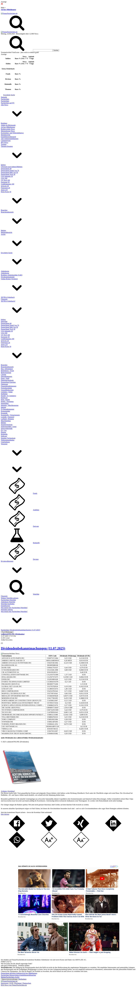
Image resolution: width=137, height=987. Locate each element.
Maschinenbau (6, 421)
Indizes (3, 165)
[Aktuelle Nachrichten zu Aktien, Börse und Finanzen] (9, 13)
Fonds (35, 493)
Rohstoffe (4, 434)
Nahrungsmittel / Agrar (8, 426)
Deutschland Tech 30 (8, 174)
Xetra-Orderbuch (17, 973)
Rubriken (4, 123)
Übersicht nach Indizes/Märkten (11, 167)
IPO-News (4, 142)
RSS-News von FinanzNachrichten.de (14, 985)
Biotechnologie (6, 373)
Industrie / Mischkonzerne (9, 405)
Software (4, 436)
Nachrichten (5, 99)
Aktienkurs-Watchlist (8, 602)
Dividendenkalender (8, 277)
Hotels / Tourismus (7, 401)
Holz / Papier (5, 399)
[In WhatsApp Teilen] (17, 847)
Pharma (3, 432)
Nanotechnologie (6, 425)
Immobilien (5, 403)
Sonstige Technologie (8, 438)
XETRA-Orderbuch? (8, 301)
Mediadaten (22, 979)
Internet (3, 407)
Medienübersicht (6, 232)
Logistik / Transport (7, 417)
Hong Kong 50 (6, 192)
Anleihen (36, 510)
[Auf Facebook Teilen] (17, 831)
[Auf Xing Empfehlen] (81, 831)
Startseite (4, 97)
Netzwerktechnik (6, 428)
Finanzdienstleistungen (8, 386)
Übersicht (4, 299)
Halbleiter (4, 394)
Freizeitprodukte (6, 388)
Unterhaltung (5, 442)
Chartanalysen (5, 140)
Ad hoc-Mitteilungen (8, 9)
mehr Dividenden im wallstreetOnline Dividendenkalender (22, 738)
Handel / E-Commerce (8, 396)
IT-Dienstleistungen (7, 409)
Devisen (36, 559)
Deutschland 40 (6, 169)
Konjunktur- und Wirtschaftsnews (12, 133)
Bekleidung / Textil (7, 371)
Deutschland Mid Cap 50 (9, 172)
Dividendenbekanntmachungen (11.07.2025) (33, 648)
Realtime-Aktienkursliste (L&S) (11, 275)
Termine (3, 144)
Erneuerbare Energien (8, 382)
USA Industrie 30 (7, 176)
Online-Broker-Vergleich (9, 279)
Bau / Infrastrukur (7, 369)
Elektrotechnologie (7, 380)
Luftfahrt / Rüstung (7, 419)
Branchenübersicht (7, 212)
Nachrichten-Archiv (12, 977)
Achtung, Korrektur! (8, 791)
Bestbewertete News (8, 129)
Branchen (4, 210)
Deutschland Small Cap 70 (10, 170)
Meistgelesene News (8, 131)
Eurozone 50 (5, 182)
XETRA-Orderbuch (8, 297)
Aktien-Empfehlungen (21, 975)
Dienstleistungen (6, 376)
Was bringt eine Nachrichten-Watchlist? (14, 608)
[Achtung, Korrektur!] (21, 789)
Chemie (3, 374)
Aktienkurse (5, 271)
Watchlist (36, 594)
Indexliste (4, 321)
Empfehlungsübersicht (8, 137)
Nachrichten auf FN (7, 103)
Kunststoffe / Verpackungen (10, 415)
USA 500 (4, 178)
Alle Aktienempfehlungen (9, 139)
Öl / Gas (4, 430)
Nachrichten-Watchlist (8, 600)
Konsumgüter (5, 411)
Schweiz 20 (5, 186)
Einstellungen (5, 606)
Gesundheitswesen (7, 390)
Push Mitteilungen (7, 632)
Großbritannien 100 (7, 184)
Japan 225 (4, 190)
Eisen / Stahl (5, 378)
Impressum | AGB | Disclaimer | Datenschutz (16, 983)
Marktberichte (5, 135)
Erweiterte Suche (9, 95)
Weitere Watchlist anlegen (9, 598)
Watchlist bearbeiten (7, 604)
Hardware (4, 398)
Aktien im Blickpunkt (8, 125)
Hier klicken (5, 814)
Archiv (3, 234)
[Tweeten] (49, 831)
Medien (3, 230)
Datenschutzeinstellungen (10, 979)
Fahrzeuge (4, 384)
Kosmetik (4, 413)
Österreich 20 (5, 188)
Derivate (36, 526)
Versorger (4, 444)
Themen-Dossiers (7, 146)
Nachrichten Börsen (7, 975)
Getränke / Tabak (7, 392)
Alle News (4, 105)
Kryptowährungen (7, 561)
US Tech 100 (5, 180)
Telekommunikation (7, 440)
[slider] (4, 641)
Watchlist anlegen (7, 609)
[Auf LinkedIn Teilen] (113, 831)
